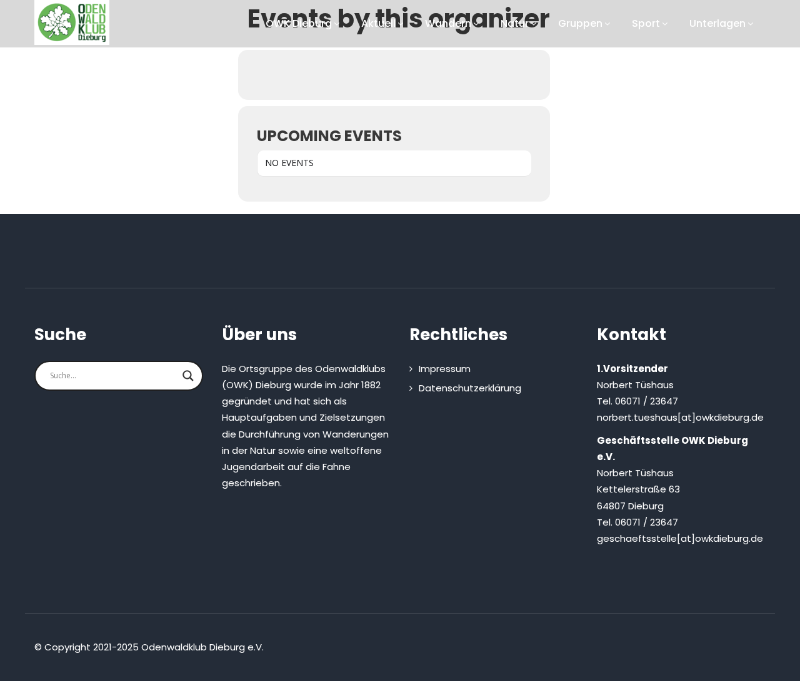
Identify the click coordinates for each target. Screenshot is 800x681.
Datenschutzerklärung (470, 387)
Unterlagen (717, 23)
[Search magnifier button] (188, 376)
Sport (646, 23)
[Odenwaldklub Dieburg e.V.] (71, 22)
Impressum (445, 368)
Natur (515, 23)
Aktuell (378, 23)
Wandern (448, 23)
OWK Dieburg (299, 23)
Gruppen (580, 23)
